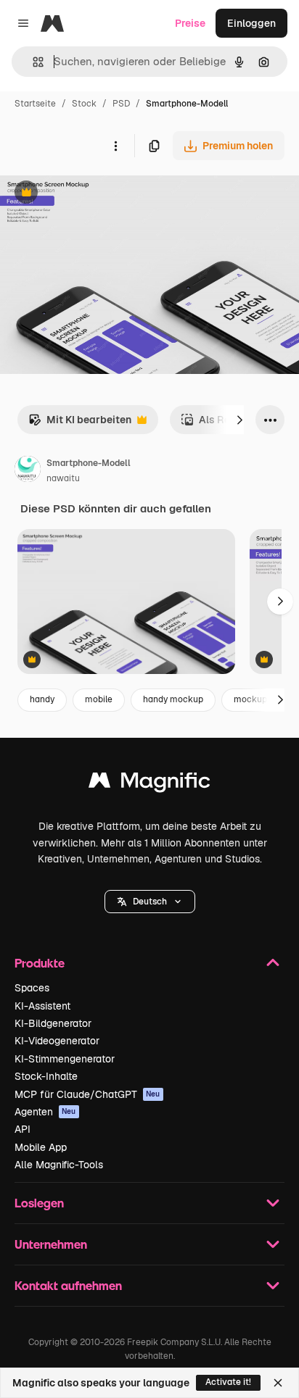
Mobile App (41, 1147)
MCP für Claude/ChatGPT (87, 1094)
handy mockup (173, 699)
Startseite (35, 103)
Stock (84, 103)
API (22, 1129)
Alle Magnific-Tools (59, 1164)
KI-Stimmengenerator (65, 1058)
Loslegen (39, 1202)
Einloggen (251, 23)
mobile (98, 699)
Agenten (45, 1111)
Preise (190, 23)
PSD (121, 103)
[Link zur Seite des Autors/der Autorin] (28, 471)
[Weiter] (239, 419)
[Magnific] (149, 784)
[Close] (278, 1382)
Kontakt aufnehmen (68, 1285)
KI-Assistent (42, 1005)
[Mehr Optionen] (115, 145)
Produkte (40, 962)
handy (42, 699)
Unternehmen (51, 1244)
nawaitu (63, 478)
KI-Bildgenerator (53, 1023)
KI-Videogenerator (57, 1040)
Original (93, 194)
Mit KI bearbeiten (79, 423)
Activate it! (228, 1382)
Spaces (32, 987)
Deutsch (150, 901)
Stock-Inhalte (46, 1076)
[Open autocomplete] (32, 62)
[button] (150, 901)
